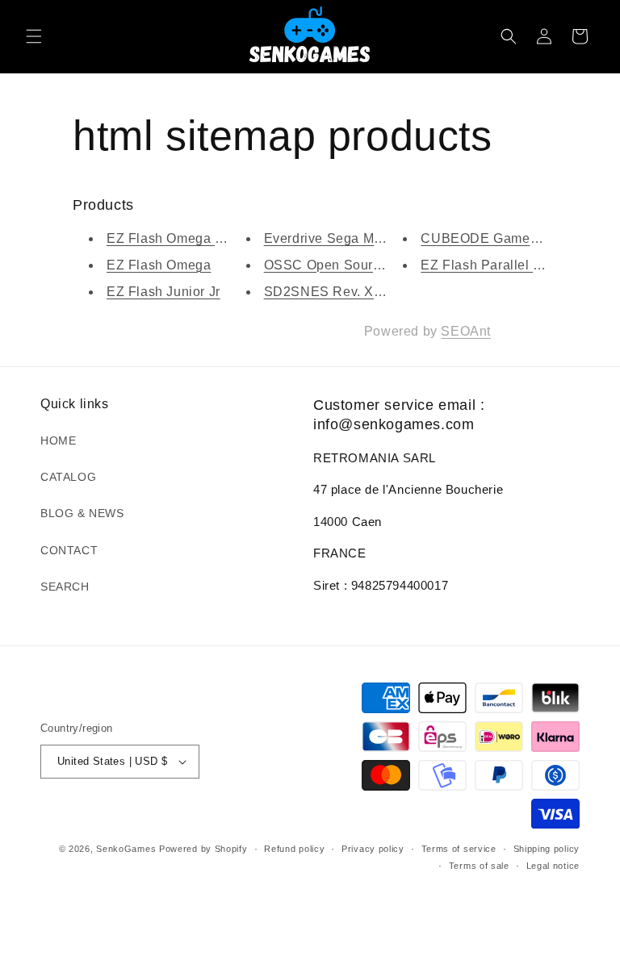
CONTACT (69, 550)
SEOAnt (466, 331)
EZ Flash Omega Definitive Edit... (210, 238)
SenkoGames (126, 849)
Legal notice (553, 866)
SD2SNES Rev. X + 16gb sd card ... (374, 292)
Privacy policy (372, 849)
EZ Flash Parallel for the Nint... (516, 265)
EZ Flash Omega (159, 265)
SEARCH (65, 586)
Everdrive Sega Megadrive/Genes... (374, 238)
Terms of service (458, 849)
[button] (34, 36)
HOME (58, 440)
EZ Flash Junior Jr (163, 292)
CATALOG (68, 476)
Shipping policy (546, 849)
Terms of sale (479, 866)
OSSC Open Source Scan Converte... (379, 265)
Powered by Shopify (203, 849)
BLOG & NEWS (82, 513)
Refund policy (294, 849)
